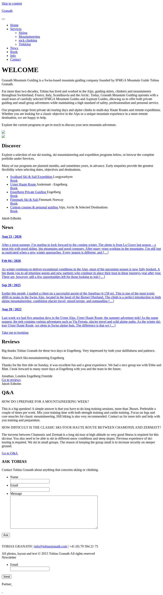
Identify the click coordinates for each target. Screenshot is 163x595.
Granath (7, 11)
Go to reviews (11, 380)
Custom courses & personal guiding (34, 207)
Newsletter (9, 557)
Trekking (25, 44)
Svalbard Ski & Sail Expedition (31, 177)
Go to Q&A (10, 453)
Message (16, 493)
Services (15, 29)
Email (14, 485)
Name (14, 477)
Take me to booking (15, 332)
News (14, 48)
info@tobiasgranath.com (50, 546)
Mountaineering (29, 36)
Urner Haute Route (23, 184)
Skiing (23, 33)
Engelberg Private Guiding (28, 192)
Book (14, 52)
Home (14, 25)
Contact (15, 59)
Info (13, 55)
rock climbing (28, 40)
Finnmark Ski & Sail (24, 199)
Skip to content (12, 3)
